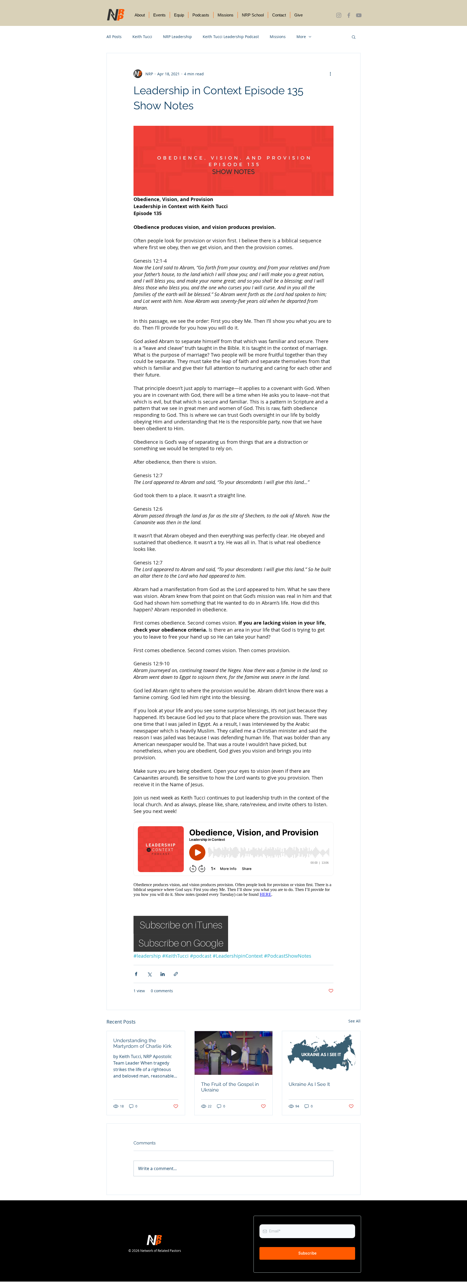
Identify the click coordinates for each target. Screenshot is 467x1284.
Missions (278, 36)
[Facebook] (348, 15)
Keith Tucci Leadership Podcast (231, 36)
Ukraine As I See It (309, 1084)
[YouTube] (358, 15)
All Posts (114, 36)
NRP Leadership (177, 36)
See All (354, 1021)
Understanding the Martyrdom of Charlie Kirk (142, 1043)
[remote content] (233, 861)
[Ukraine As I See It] (321, 1053)
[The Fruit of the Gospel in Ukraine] (234, 1053)
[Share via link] (175, 974)
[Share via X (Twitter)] (149, 974)
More (301, 36)
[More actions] (330, 73)
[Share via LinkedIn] (162, 974)
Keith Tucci (142, 36)
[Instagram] (338, 15)
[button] (353, 37)
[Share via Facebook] (136, 974)
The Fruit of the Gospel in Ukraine (230, 1087)
